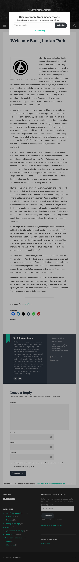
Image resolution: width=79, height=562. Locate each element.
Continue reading (39, 31)
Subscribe (60, 25)
